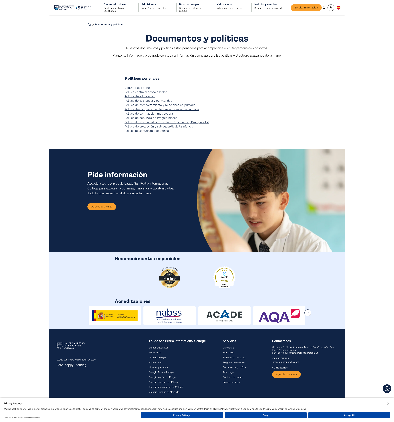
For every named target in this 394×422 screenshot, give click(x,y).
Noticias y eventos (158, 367)
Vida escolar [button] (224, 4)
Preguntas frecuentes (234, 362)
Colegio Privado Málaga (161, 372)
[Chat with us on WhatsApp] (387, 388)
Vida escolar (155, 362)
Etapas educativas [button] (115, 4)
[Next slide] (307, 312)
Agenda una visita (101, 206)
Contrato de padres (233, 377)
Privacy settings (231, 382)
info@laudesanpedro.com (285, 362)
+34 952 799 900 (280, 358)
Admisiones (155, 352)
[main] (197, 218)
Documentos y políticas (235, 367)
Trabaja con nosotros (234, 357)
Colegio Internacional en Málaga (166, 387)
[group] (115, 315)
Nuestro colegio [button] (189, 4)
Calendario (228, 347)
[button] (331, 7)
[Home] (72, 7)
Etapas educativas (158, 347)
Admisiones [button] (148, 4)
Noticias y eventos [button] (265, 4)
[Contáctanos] (324, 7)
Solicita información (306, 7)
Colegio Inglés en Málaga (162, 377)
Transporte (228, 352)
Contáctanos (280, 367)
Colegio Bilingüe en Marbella (164, 392)
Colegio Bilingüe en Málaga (163, 382)
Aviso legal (228, 372)
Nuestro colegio (157, 357)
